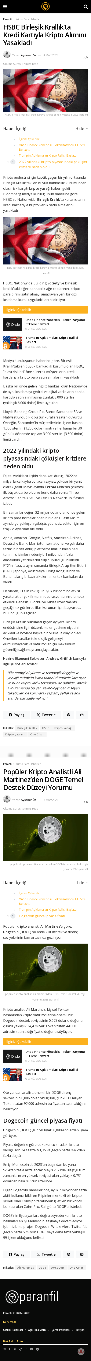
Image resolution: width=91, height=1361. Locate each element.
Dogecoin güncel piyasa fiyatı (42, 916)
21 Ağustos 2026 (37, 328)
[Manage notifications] (81, 1351)
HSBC (46, 728)
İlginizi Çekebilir (29, 139)
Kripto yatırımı (15, 734)
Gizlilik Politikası (13, 1330)
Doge (42, 1267)
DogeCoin (58, 1267)
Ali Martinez (25, 1267)
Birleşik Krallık (27, 728)
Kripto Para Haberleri (28, 19)
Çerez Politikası (61, 1330)
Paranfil (7, 19)
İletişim (80, 1330)
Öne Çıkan (37, 734)
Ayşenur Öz (28, 55)
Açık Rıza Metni (37, 1330)
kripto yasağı (63, 728)
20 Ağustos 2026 (37, 346)
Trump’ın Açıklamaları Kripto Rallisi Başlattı (48, 155)
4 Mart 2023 (51, 55)
